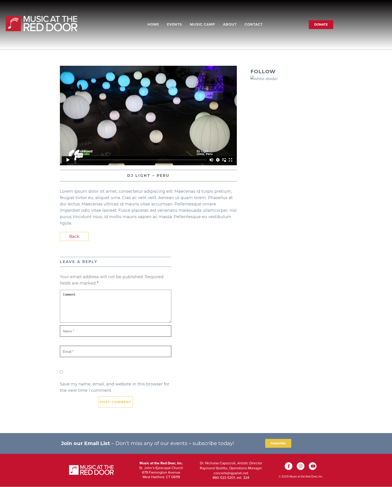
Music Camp (202, 24)
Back (74, 236)
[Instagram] (300, 466)
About (230, 24)
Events (174, 24)
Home (153, 24)
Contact (254, 24)
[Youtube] (312, 466)
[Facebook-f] (288, 466)
